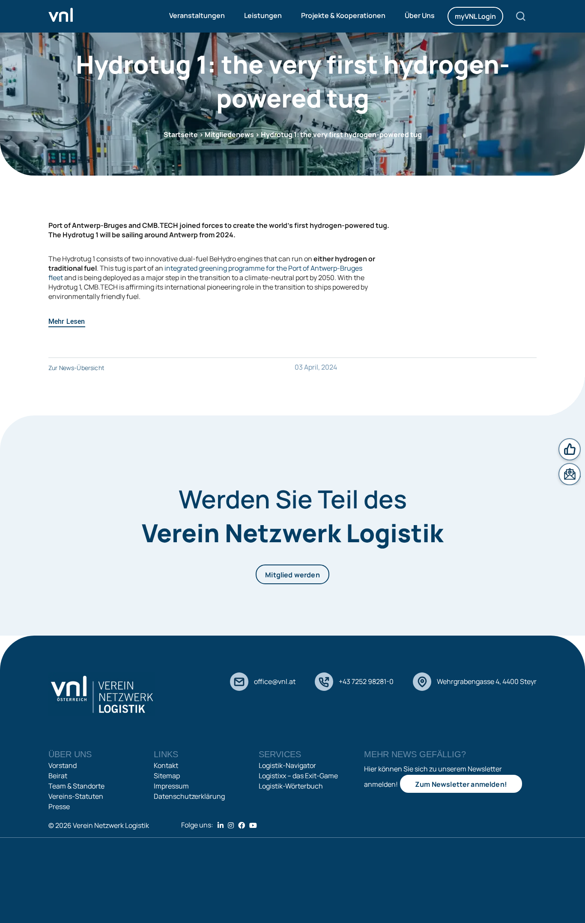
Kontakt (166, 765)
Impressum (171, 786)
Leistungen (263, 15)
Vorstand (62, 765)
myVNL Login (475, 16)
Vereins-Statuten (75, 796)
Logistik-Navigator (287, 765)
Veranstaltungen (197, 15)
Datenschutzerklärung (189, 796)
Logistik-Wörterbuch (291, 786)
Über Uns (420, 15)
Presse (59, 806)
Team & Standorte (76, 786)
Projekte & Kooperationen (343, 15)
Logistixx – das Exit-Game (298, 775)
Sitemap (167, 775)
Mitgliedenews (229, 134)
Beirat (57, 775)
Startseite (181, 134)
